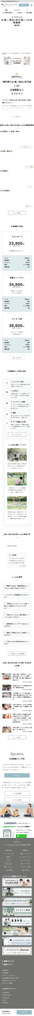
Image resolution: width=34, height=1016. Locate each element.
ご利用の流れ (8, 850)
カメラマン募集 (7, 983)
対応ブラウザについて (9, 980)
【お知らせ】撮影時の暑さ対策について (10, 1)
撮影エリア (8, 964)
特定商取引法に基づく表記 (11, 978)
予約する (24, 5)
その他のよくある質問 (17, 653)
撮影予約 (24, 1012)
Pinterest (5, 1002)
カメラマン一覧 (8, 853)
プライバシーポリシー (9, 975)
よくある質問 (17, 793)
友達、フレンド (8, 867)
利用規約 (5, 973)
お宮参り (8, 857)
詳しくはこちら (17, 357)
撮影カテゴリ (9, 961)
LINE (4, 1000)
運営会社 (5, 970)
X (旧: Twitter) (7, 995)
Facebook (6, 997)
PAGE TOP (17, 842)
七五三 (8, 860)
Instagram (6, 992)
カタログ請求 (17, 800)
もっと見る (22, 565)
